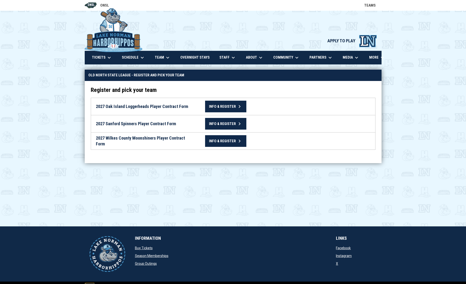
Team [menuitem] (163, 58)
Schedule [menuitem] (133, 58)
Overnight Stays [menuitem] (196, 57)
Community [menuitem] (286, 58)
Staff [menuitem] (227, 58)
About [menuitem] (255, 58)
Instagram (344, 256)
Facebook (343, 248)
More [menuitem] (377, 58)
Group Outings (146, 264)
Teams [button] (373, 5)
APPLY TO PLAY (352, 41)
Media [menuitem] (351, 58)
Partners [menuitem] (321, 58)
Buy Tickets (144, 248)
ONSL (97, 5)
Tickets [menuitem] (102, 58)
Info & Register (225, 106)
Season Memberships (151, 256)
